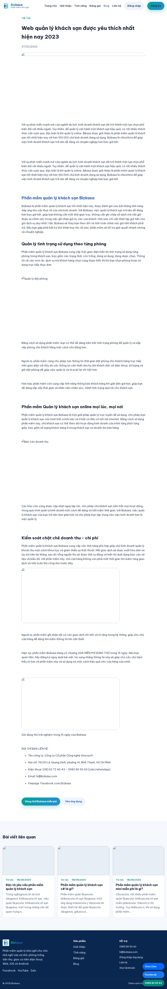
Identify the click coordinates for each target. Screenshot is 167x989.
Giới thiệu (65, 5)
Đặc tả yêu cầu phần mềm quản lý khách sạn (24, 887)
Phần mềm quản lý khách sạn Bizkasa (58, 197)
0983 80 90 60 (127, 946)
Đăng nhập (134, 5)
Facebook (9, 970)
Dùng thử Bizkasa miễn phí (41, 801)
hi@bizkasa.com (128, 952)
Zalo (33, 970)
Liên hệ (116, 5)
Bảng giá (95, 5)
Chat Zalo (151, 966)
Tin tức (26, 18)
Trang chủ (50, 5)
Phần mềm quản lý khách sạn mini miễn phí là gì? (137, 887)
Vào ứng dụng (73, 801)
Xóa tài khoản (127, 967)
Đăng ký (156, 5)
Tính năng (80, 5)
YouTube (23, 970)
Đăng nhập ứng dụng (131, 957)
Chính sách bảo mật (139, 983)
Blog (106, 5)
